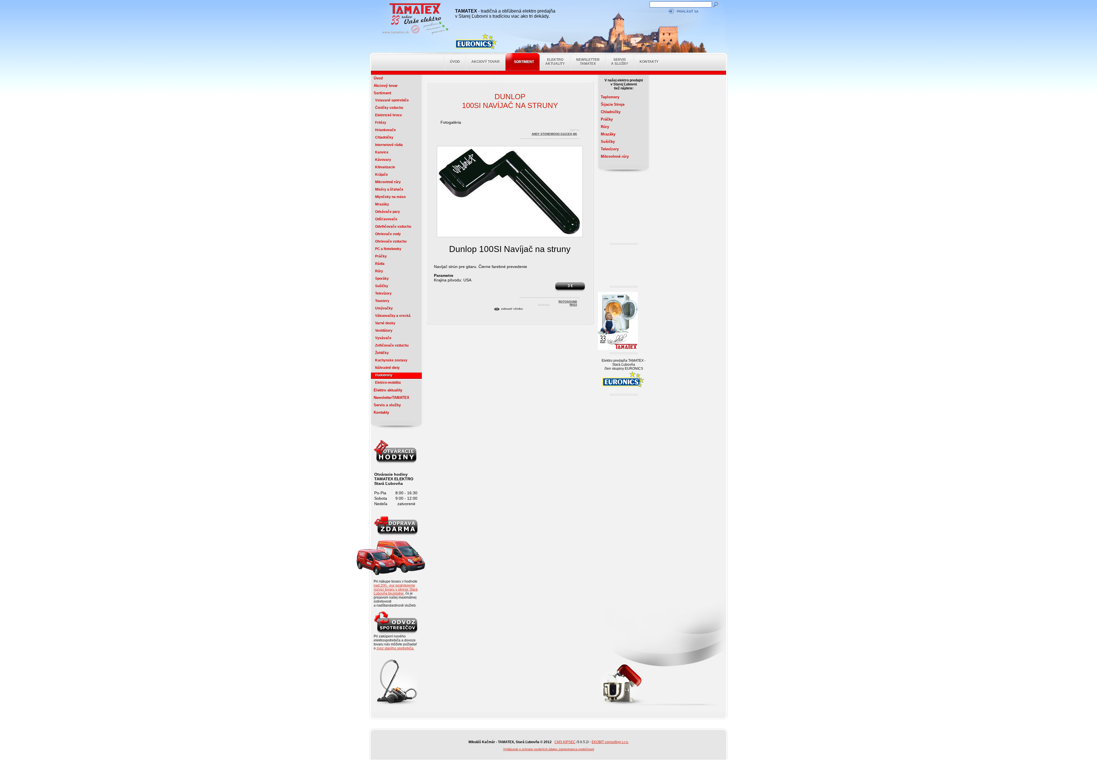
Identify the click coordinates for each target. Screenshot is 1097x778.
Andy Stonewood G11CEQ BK (554, 133)
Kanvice (382, 152)
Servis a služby (619, 62)
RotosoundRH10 (567, 302)
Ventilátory (384, 331)
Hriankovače (385, 130)
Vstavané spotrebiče (392, 100)
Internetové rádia (389, 145)
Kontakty (649, 62)
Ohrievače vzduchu (391, 241)
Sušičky (381, 286)
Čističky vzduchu (389, 108)
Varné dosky (385, 323)
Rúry (379, 271)
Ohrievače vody (388, 234)
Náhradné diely (387, 368)
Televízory (383, 293)
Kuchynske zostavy (391, 360)
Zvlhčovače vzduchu (392, 345)
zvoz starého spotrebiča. (395, 648)
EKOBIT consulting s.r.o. (610, 742)
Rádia (380, 264)
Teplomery (610, 97)
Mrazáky (382, 204)
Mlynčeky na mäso (390, 197)
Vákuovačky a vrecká (393, 316)
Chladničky (384, 137)
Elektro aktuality (555, 62)
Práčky (381, 256)
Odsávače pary (387, 212)
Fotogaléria (451, 122)
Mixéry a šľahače (389, 189)
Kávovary (383, 160)
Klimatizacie (385, 167)
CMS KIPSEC (565, 742)
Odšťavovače (386, 219)
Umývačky (384, 308)
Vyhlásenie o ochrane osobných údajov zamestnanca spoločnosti (548, 749)
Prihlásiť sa (687, 11)
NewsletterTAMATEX (588, 62)
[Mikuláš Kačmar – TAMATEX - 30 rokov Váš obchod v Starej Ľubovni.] (413, 34)
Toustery (382, 301)
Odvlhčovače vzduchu (393, 227)
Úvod (455, 62)
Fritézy (380, 123)
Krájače (381, 175)
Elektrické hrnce (388, 115)
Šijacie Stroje (612, 104)
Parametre (443, 275)
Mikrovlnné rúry (388, 182)
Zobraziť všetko (512, 308)
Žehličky (382, 353)
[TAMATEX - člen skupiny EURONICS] (476, 41)
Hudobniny (384, 375)
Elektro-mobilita (388, 383)
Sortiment (524, 62)
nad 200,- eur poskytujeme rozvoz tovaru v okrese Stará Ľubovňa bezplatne (396, 589)
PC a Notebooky (388, 249)
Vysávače (383, 338)
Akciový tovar (485, 62)
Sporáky (382, 279)
